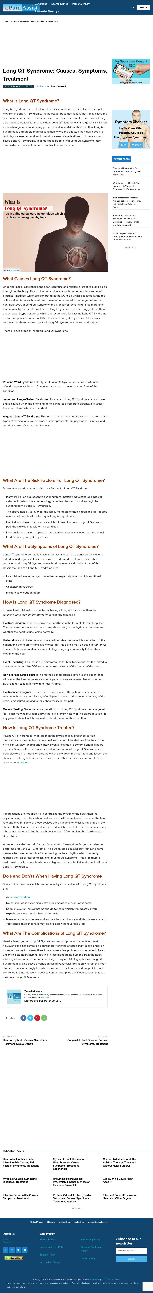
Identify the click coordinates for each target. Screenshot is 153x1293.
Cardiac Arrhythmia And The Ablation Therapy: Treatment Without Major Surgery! (119, 1162)
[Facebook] (23, 1018)
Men (123, 145)
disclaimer (45, 998)
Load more (130, 247)
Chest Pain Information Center (22, 22)
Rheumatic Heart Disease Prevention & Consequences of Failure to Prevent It (71, 1182)
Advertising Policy (90, 1239)
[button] (132, 7)
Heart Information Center (47, 22)
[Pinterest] (37, 1018)
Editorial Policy (47, 1254)
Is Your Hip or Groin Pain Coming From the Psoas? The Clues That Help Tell (127, 236)
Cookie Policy (88, 1258)
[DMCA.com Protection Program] (13, 1259)
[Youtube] (24, 1250)
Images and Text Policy (52, 1247)
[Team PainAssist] (14, 997)
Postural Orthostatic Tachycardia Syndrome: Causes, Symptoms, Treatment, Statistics (72, 1198)
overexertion (22, 897)
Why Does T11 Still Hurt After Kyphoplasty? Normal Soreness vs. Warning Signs (126, 186)
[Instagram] (12, 1250)
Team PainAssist (58, 86)
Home (5, 22)
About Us (7, 1239)
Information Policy (49, 1262)
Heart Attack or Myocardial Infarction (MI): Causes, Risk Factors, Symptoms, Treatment (21, 1162)
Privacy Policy (47, 1239)
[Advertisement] (55, 45)
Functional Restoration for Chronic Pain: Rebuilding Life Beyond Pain (126, 171)
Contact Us (7, 1242)
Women (136, 145)
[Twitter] (30, 1018)
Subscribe (132, 1259)
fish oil (24, 762)
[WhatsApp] (44, 1018)
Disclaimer (105, 1279)
